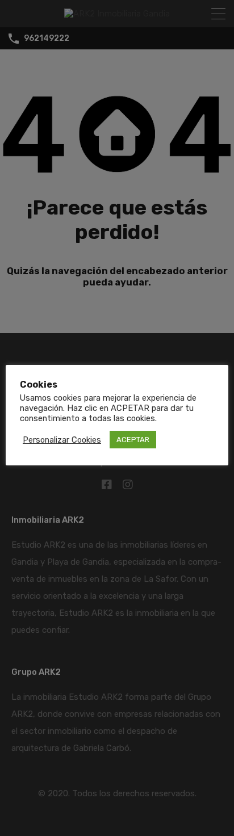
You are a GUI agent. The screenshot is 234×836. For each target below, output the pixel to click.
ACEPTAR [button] (132, 439)
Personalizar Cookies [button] (62, 440)
